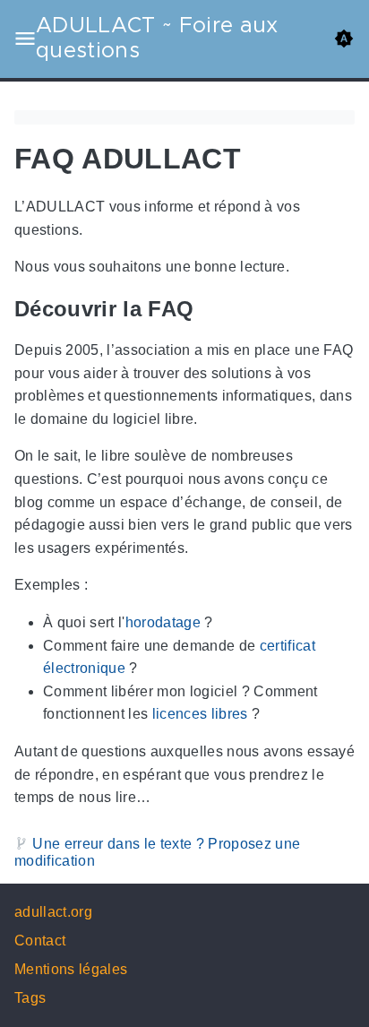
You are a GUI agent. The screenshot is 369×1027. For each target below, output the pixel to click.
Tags (30, 997)
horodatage (163, 622)
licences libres (200, 714)
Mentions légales (70, 969)
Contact (39, 940)
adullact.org (53, 911)
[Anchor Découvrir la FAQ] (206, 309)
